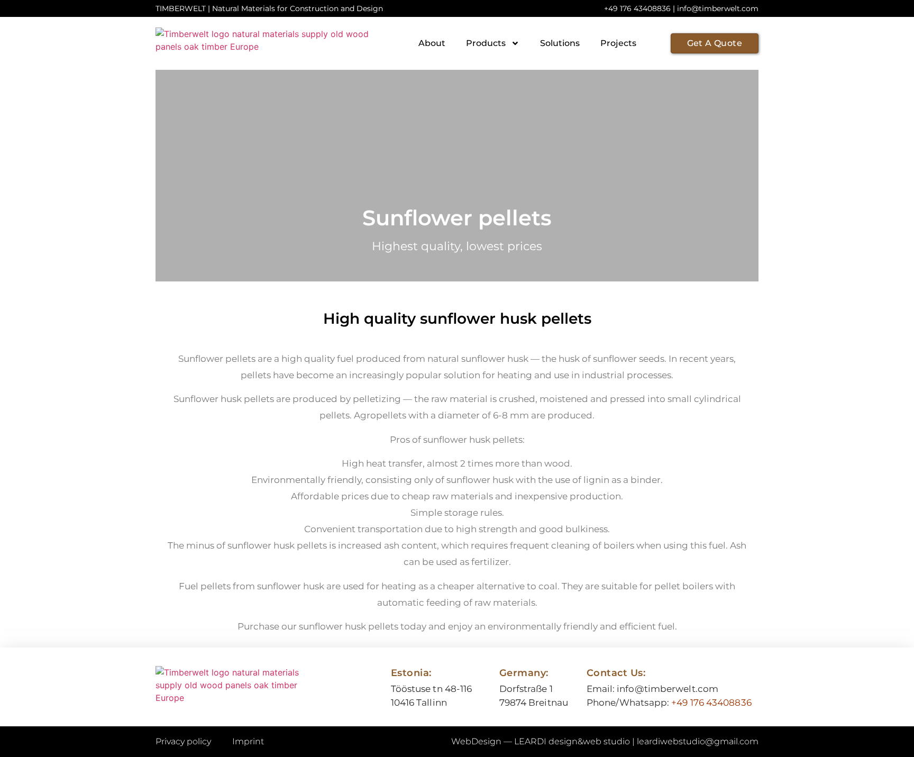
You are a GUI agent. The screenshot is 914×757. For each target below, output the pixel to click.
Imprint (248, 741)
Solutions (560, 43)
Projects (618, 43)
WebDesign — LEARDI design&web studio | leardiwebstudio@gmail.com (604, 741)
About (431, 43)
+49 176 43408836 (711, 702)
